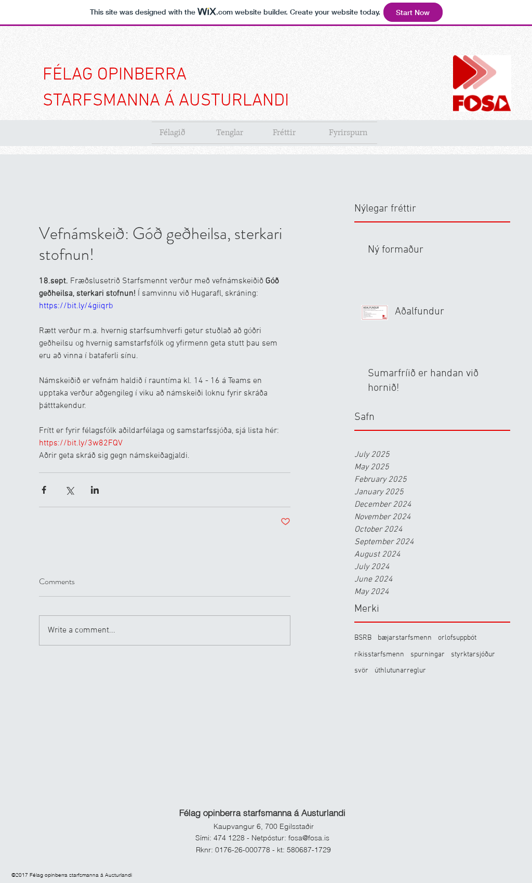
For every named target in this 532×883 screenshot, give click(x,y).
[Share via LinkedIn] (95, 490)
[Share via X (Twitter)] (69, 490)
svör (361, 670)
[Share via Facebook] (44, 490)
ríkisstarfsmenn (379, 654)
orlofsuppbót (457, 638)
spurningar (427, 654)
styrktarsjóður (473, 654)
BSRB (362, 638)
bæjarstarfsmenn (405, 638)
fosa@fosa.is (308, 837)
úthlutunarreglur (400, 670)
